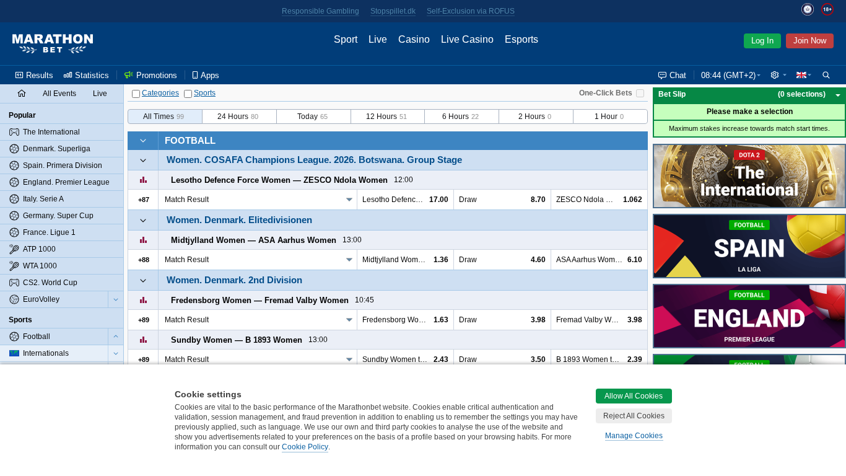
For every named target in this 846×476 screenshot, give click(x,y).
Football (190, 140)
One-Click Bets (605, 93)
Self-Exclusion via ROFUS (471, 11)
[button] (778, 75)
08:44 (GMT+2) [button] (728, 75)
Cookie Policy (305, 447)
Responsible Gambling (320, 11)
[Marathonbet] (52, 44)
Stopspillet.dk (393, 11)
